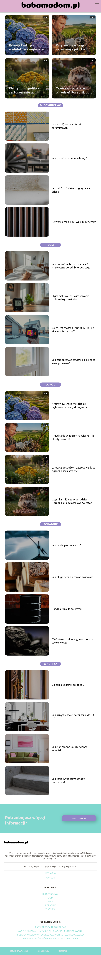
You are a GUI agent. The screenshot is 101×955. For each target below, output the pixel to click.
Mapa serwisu (42, 951)
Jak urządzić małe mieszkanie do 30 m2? (73, 716)
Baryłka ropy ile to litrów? (67, 608)
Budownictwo (50, 105)
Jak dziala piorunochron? (66, 545)
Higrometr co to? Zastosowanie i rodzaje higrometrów (71, 297)
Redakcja (50, 873)
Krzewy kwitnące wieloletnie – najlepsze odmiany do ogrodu (26, 47)
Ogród (50, 384)
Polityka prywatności (18, 951)
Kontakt (50, 878)
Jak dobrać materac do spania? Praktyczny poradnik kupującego (71, 266)
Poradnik (50, 524)
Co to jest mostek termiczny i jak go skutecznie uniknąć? (73, 329)
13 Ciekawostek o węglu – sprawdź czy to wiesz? (72, 641)
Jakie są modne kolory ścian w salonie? (69, 748)
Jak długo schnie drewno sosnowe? (73, 577)
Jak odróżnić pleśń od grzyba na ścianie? (71, 190)
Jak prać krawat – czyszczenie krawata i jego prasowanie (50, 931)
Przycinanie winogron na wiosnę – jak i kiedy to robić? (72, 47)
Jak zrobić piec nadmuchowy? (69, 158)
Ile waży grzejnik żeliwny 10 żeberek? (74, 221)
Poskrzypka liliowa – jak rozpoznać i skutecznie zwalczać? (50, 935)
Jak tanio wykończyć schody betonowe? (68, 780)
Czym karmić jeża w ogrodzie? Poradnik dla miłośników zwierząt (73, 90)
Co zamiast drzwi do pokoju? (68, 684)
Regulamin (62, 951)
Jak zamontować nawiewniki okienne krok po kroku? (73, 361)
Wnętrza (50, 663)
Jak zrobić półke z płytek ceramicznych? (66, 126)
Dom (50, 244)
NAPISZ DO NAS (79, 818)
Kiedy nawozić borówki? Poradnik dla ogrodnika (50, 938)
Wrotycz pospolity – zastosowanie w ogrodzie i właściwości (25, 90)
